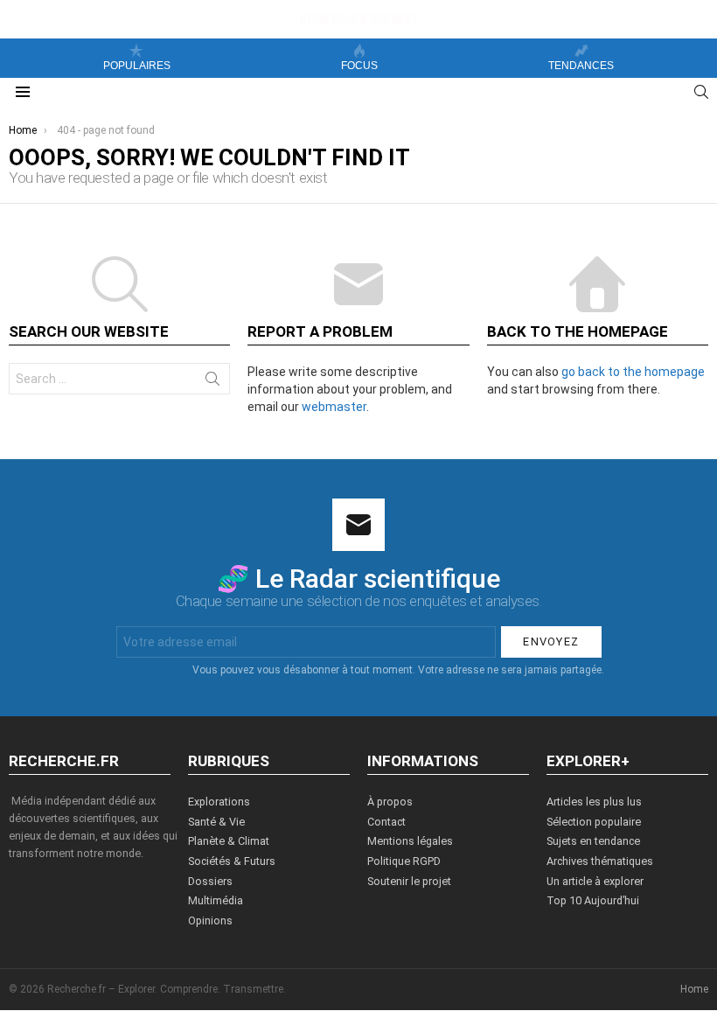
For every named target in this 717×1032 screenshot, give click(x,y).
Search (212, 382)
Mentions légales (410, 840)
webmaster (334, 407)
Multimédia (215, 900)
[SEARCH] (701, 92)
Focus (359, 65)
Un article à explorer (595, 881)
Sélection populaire (593, 821)
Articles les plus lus (594, 801)
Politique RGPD (404, 861)
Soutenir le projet (409, 881)
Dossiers (210, 881)
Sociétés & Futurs (231, 861)
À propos (390, 801)
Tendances (581, 65)
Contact (386, 821)
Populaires (137, 65)
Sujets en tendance (593, 840)
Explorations (219, 801)
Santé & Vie (216, 821)
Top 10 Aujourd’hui (592, 900)
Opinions (210, 920)
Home (694, 989)
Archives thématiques (599, 861)
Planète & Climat (228, 840)
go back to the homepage (633, 372)
